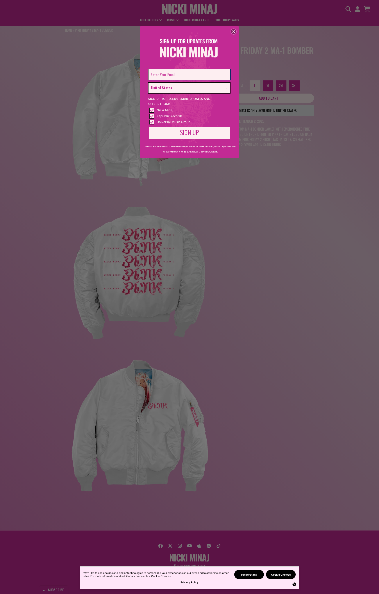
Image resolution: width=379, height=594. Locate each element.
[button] (233, 31)
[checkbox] (190, 110)
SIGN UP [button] (189, 132)
